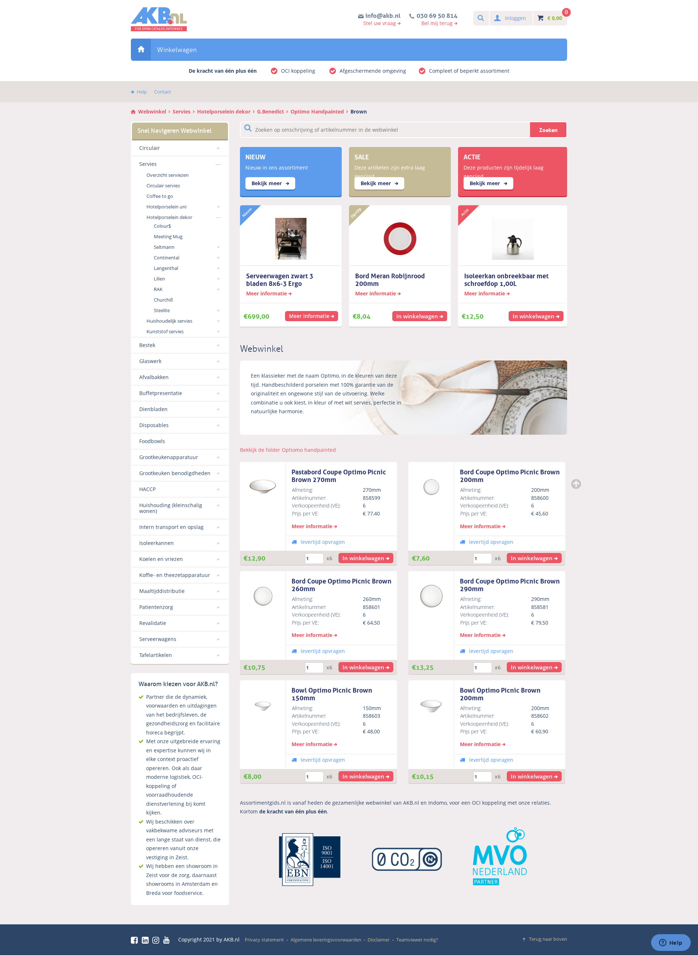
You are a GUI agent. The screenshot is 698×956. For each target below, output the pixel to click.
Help (142, 91)
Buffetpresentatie (160, 393)
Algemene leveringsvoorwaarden (325, 939)
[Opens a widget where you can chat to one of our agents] (671, 943)
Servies (181, 111)
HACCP (147, 489)
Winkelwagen (177, 50)
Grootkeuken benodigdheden (174, 473)
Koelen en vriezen (161, 558)
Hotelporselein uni (166, 206)
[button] (366, 558)
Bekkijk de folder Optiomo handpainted (288, 449)
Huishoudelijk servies (169, 321)
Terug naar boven (548, 939)
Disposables (154, 425)
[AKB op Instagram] (157, 940)
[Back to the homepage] (159, 19)
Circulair (149, 147)
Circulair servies (163, 185)
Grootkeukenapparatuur (168, 457)
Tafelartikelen (155, 655)
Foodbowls (152, 441)
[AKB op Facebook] (135, 940)
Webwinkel (141, 49)
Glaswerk (150, 361)
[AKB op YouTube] (167, 940)
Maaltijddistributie (162, 590)
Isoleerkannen (156, 542)
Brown (358, 111)
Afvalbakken (154, 377)
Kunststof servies (165, 331)
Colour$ (162, 226)
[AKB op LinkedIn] (146, 940)
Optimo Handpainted (317, 111)
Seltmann (164, 247)
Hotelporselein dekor (223, 111)
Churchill (163, 299)
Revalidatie (152, 623)
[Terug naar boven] (577, 484)
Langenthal (166, 268)
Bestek (147, 345)
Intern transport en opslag (171, 526)
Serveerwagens (157, 639)
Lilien (159, 278)
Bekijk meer (267, 183)
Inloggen (515, 18)
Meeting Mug (168, 236)
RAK (158, 289)
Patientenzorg (156, 607)
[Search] (480, 18)
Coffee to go (160, 196)
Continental (166, 257)
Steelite (162, 310)
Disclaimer (379, 939)
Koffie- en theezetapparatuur (174, 574)
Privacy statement (264, 939)
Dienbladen (153, 409)
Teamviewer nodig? (417, 939)
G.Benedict (270, 111)
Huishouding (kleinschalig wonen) (170, 508)
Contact (162, 91)
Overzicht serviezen (168, 175)
